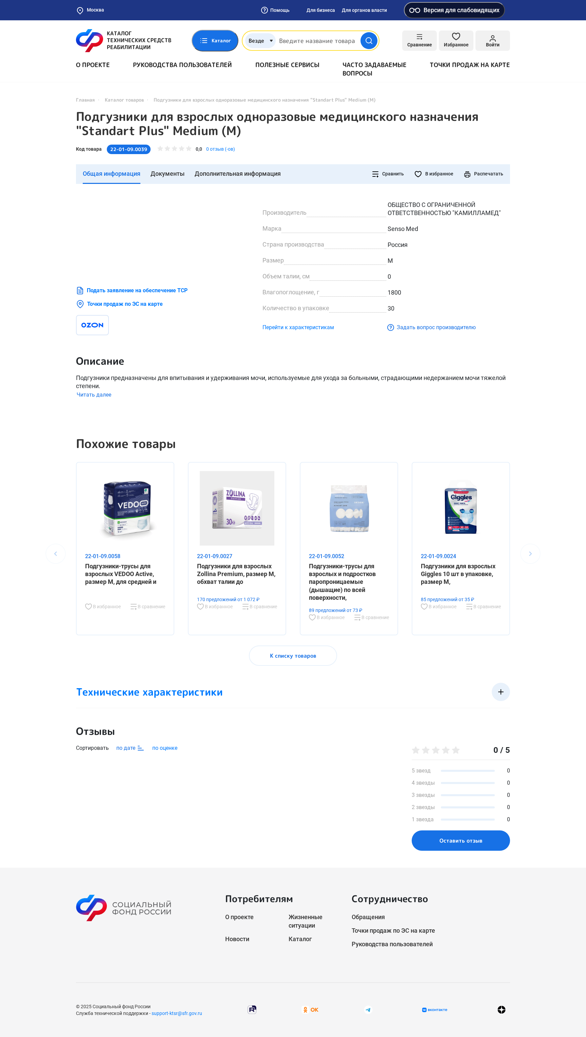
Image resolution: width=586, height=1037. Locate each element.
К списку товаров (293, 655)
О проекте (93, 65)
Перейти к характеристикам (298, 327)
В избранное (438, 173)
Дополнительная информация (238, 173)
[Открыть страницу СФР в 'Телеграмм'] (368, 1009)
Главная (85, 100)
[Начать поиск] (368, 40)
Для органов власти (364, 10)
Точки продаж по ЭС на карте (125, 304)
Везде (256, 40)
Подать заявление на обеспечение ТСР (137, 290)
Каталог (300, 939)
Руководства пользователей (182, 65)
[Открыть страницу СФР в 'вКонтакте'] (435, 1010)
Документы (167, 173)
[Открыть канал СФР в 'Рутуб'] (251, 1009)
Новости (237, 939)
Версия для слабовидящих (462, 10)
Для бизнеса (321, 10)
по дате (126, 748)
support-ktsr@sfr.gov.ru (177, 1013)
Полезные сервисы (287, 65)
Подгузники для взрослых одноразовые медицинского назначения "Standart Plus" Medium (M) (277, 123)
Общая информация (111, 173)
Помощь (280, 10)
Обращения (368, 916)
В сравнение (151, 606)
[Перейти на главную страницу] (123, 40)
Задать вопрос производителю (436, 327)
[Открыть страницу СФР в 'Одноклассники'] (309, 1009)
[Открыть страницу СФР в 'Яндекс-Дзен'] (501, 1010)
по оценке (164, 748)
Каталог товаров (124, 100)
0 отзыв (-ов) (220, 149)
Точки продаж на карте (470, 65)
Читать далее (94, 394)
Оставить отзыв (461, 840)
